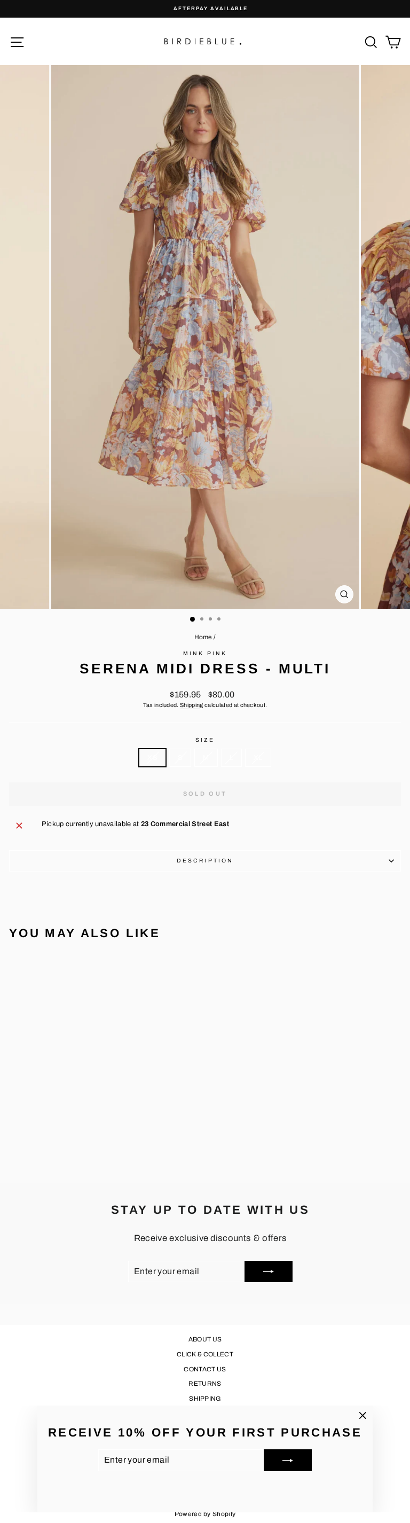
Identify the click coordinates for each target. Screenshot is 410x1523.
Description (205, 860)
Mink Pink (205, 653)
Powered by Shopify (205, 1514)
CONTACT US (205, 1369)
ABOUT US (205, 1339)
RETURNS (204, 1383)
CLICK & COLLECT (205, 1354)
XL (258, 757)
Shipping (191, 705)
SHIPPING (205, 1398)
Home (203, 637)
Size (205, 740)
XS (152, 757)
